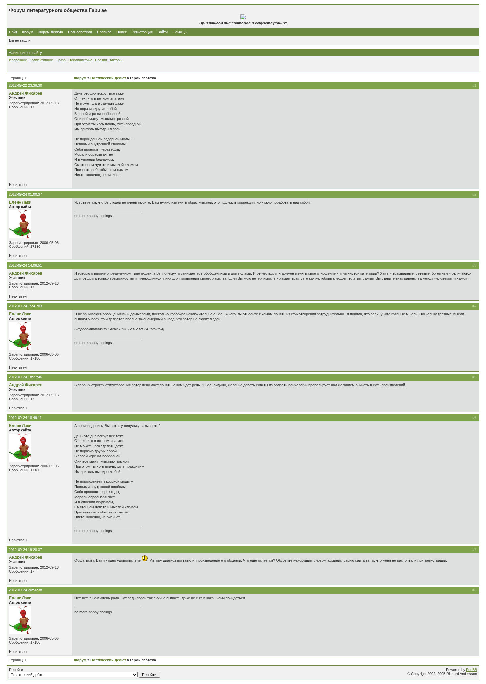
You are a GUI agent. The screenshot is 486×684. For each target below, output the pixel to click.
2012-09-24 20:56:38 (25, 590)
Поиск (121, 32)
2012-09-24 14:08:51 (25, 265)
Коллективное (41, 60)
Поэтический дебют (108, 78)
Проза (61, 60)
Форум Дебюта (51, 32)
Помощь (180, 32)
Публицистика (80, 60)
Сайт (13, 32)
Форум (27, 32)
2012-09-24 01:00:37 (25, 194)
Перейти (16, 670)
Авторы (116, 60)
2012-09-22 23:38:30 (25, 85)
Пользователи (80, 32)
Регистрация (142, 32)
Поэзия (101, 60)
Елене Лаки (20, 202)
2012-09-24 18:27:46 (25, 377)
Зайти (163, 32)
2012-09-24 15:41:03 (25, 306)
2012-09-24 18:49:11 (25, 418)
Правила (104, 32)
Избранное (18, 60)
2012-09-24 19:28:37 (25, 549)
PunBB (471, 670)
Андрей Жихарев (25, 93)
